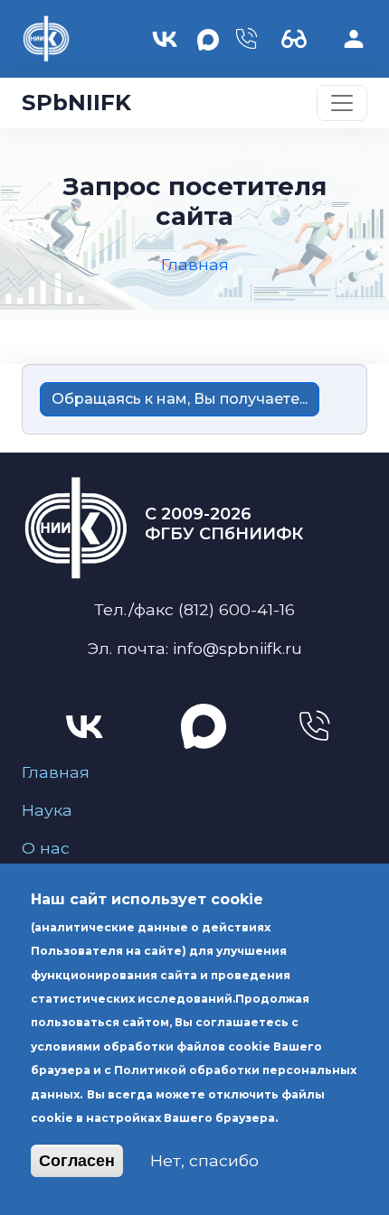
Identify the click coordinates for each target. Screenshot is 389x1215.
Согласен (77, 1161)
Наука (47, 809)
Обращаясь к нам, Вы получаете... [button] (180, 398)
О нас (46, 847)
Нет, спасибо (204, 1160)
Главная (56, 771)
